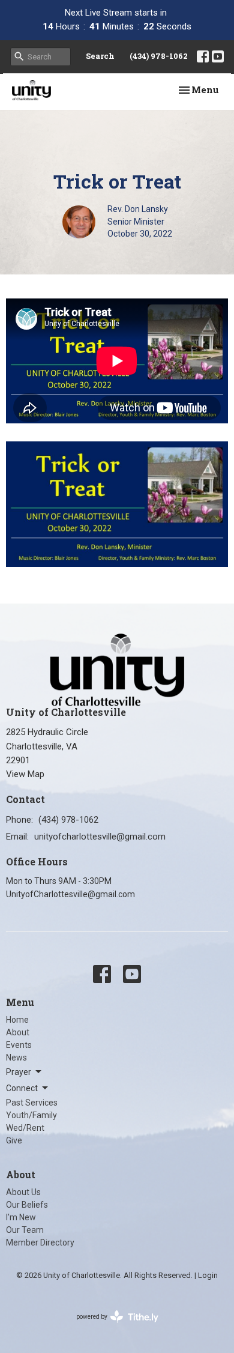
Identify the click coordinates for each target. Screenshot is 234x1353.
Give (14, 1140)
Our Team (25, 1230)
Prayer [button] (18, 1072)
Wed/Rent (25, 1128)
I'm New (21, 1217)
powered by (110, 1327)
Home (17, 1020)
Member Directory (40, 1242)
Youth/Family (31, 1115)
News (16, 1057)
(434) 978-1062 (159, 55)
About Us (23, 1192)
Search (100, 55)
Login (208, 1275)
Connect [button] (22, 1088)
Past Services (32, 1102)
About (17, 1032)
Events (19, 1045)
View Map (25, 774)
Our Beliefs (27, 1204)
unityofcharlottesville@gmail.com (100, 836)
